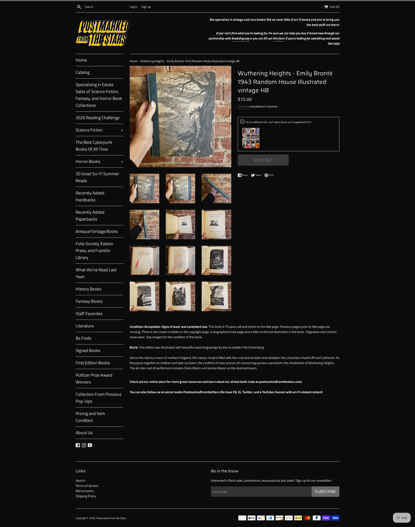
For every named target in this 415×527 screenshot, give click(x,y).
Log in (133, 7)
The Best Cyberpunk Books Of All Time (94, 145)
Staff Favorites (89, 313)
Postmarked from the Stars (111, 518)
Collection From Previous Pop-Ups (98, 397)
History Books (88, 289)
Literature (85, 325)
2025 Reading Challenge (98, 117)
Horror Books (99, 161)
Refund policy (85, 490)
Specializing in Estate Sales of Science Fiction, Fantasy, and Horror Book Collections (99, 95)
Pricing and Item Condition (90, 417)
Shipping (243, 106)
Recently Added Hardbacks (90, 196)
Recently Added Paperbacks (90, 215)
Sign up (146, 7)
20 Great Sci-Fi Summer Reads (97, 177)
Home (81, 60)
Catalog (82, 72)
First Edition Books (93, 362)
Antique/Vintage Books (97, 231)
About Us (84, 432)
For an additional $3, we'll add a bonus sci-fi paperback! (278, 122)
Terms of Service (87, 485)
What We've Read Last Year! (96, 273)
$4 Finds (83, 338)
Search (80, 480)
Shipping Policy (86, 496)
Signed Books (88, 350)
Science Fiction (99, 129)
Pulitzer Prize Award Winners (94, 378)
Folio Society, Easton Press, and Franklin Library (94, 250)
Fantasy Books (89, 301)
